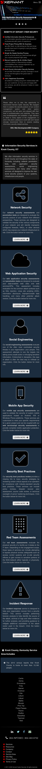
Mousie (21, 703)
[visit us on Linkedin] (12, 732)
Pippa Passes (21, 708)
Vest (21, 720)
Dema (21, 681)
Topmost (21, 718)
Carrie (21, 678)
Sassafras (21, 715)
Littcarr (21, 698)
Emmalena (21, 683)
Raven (21, 710)
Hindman (21, 691)
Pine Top (21, 705)
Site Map (9, 756)
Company (9, 749)
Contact (9, 751)
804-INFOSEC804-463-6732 (23, 737)
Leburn (21, 695)
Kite (21, 693)
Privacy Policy (11, 759)
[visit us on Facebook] (24, 732)
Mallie (21, 700)
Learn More (20, 239)
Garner (21, 688)
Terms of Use (11, 761)
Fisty (21, 686)
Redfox (21, 713)
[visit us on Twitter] (18, 732)
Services (9, 744)
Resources (10, 746)
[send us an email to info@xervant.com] (30, 732)
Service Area (11, 754)
